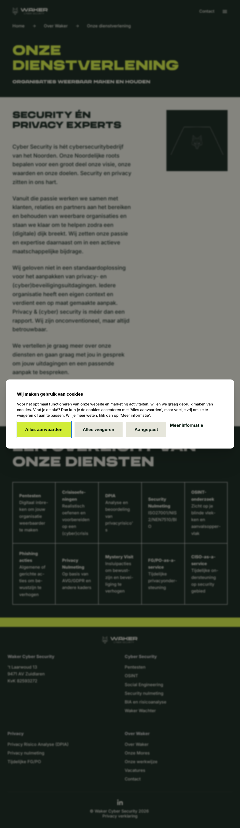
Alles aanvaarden (44, 429)
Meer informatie (186, 425)
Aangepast (146, 429)
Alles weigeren (98, 429)
